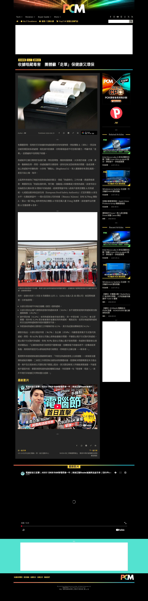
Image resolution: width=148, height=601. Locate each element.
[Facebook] (110, 17)
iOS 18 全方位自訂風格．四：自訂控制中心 (33, 453)
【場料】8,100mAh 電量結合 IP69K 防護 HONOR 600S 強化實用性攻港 (116, 310)
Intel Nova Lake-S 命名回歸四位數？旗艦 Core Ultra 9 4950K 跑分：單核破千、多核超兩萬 (116, 159)
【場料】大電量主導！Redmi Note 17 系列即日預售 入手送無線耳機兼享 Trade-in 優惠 (116, 296)
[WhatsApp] (64, 133)
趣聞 (103, 218)
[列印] (78, 133)
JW (25, 133)
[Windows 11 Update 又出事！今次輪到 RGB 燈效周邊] (116, 178)
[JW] (116, 113)
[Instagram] (114, 17)
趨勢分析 (37, 60)
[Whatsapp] (125, 17)
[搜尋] (131, 21)
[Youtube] (118, 17)
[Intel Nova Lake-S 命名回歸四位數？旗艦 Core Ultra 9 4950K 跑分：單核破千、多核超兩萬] (116, 146)
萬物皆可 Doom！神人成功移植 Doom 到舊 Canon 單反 (115, 214)
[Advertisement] (74, 39)
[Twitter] (128, 17)
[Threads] (121, 17)
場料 (103, 302)
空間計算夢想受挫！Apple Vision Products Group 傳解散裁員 (115, 202)
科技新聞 (22, 60)
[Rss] (132, 17)
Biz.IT (29, 60)
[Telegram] (68, 133)
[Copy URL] (73, 133)
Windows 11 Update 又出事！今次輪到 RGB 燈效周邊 (116, 190)
